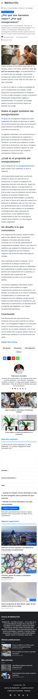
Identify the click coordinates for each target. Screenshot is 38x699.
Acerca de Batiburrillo (11, 688)
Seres (19, 352)
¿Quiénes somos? (27, 688)
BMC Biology (12, 342)
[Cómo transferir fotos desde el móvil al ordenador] (6, 675)
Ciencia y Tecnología (25, 8)
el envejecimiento (23, 166)
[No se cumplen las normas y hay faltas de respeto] (6, 653)
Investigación (30, 348)
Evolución (7, 348)
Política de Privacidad (15, 691)
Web (3, 485)
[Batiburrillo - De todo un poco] (11, 3)
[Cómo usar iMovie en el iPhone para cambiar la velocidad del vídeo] (6, 646)
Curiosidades (12, 8)
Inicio (5, 8)
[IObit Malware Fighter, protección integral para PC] (6, 667)
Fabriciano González (9, 37)
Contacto (27, 691)
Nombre (4, 470)
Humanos (18, 348)
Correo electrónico (9, 478)
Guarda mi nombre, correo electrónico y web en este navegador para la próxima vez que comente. (19, 495)
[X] (18, 389)
